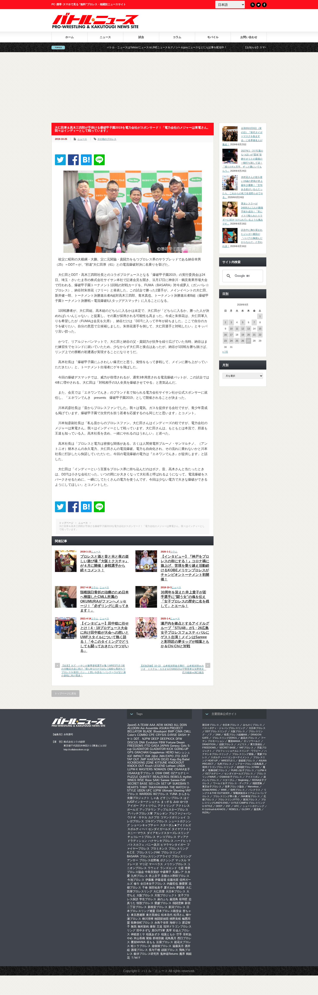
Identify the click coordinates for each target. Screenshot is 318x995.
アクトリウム (148, 805)
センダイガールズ (159, 829)
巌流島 (174, 899)
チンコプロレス (166, 836)
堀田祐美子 (156, 887)
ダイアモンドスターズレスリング (168, 833)
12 (242, 328)
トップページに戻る (65, 693)
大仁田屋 (159, 891)
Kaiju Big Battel (180, 759)
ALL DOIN (180, 725)
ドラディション (137, 840)
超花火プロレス (249, 738)
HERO (170, 752)
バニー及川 (152, 844)
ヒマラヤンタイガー (173, 844)
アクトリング (166, 805)
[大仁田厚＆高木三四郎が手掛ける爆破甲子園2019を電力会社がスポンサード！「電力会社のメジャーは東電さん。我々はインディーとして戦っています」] (86, 159)
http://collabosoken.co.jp (76, 749)
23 (225, 340)
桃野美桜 (175, 918)
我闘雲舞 (178, 903)
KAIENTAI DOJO (158, 759)
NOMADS (160, 769)
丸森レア (178, 872)
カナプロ (153, 817)
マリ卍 (143, 864)
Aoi (142, 728)
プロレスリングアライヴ (155, 856)
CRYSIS (161, 735)
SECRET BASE (137, 783)
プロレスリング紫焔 (243, 754)
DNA (142, 742)
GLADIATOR (141, 749)
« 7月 (225, 352)
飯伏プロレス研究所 (146, 953)
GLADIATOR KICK (161, 749)
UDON (141, 790)
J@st (154, 756)
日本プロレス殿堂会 (168, 911)
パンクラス (254, 789)
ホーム (69, 37)
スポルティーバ (137, 829)
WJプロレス (161, 794)
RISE (140, 780)
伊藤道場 (160, 879)
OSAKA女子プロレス (140, 773)
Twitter (258, 4)
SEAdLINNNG (209, 789)
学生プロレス (147, 899)
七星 (181, 868)
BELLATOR (134, 731)
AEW (159, 725)
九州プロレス (139, 875)
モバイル (212, 37)
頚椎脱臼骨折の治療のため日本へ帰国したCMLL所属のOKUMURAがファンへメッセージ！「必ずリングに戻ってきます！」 (104, 601)
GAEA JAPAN (160, 745)
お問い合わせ (248, 37)
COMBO (142, 735)
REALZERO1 (161, 777)
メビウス (242, 744)
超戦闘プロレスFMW (248, 767)
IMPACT (138, 756)
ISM (147, 756)
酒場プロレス (139, 949)
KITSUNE (161, 762)
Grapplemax (157, 752)
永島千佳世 (161, 922)
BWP (171, 731)
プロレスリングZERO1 (224, 738)
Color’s (131, 735)
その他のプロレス (106, 139)
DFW (179, 738)
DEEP (155, 738)
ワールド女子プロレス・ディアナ (231, 783)
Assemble (152, 728)
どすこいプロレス (171, 798)
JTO (177, 756)
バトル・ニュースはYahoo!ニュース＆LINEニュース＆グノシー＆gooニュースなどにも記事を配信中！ (129, 47)
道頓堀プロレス (161, 946)
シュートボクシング (253, 806)
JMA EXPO (166, 756)
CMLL (187, 731)
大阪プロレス (145, 895)
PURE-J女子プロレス (242, 770)
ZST (228, 806)
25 (237, 340)
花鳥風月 (170, 938)
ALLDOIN (133, 728)
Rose (148, 780)
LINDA (181, 765)
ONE (170, 769)
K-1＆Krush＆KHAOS (213, 809)
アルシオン (161, 813)
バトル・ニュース (155, 971)
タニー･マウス (136, 833)
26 (242, 340)
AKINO (168, 725)
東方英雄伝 (153, 914)
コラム (177, 37)
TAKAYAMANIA (158, 787)
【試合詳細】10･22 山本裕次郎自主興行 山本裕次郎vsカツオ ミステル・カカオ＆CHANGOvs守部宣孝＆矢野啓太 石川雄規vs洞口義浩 (173, 669)
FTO (147, 745)
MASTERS (146, 769)
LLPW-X (132, 769)
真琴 (169, 930)
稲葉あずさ (153, 934)
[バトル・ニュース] (95, 27)
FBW (162, 742)
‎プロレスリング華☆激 (225, 796)
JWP (143, 759)
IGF (129, 756)
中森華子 (165, 872)
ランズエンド (168, 868)
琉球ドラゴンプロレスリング (217, 767)
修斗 (136, 883)
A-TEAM (143, 725)
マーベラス (156, 864)
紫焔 (149, 938)
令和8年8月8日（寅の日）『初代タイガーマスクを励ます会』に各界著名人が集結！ (242, 136)
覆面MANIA (138, 942)
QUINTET (145, 777)
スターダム (228, 780)
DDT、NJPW (142, 738)
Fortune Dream (175, 742)
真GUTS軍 (158, 930)
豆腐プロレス (164, 942)
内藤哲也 (172, 883)
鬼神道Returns (169, 953)
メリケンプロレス (175, 864)
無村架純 (143, 926)
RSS (252, 4)
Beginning (243, 780)
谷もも (151, 942)
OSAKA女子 (182, 769)
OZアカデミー (180, 773)
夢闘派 (180, 887)
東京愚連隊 (138, 914)
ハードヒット (183, 840)
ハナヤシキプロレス (160, 840)
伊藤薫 (149, 879)
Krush (149, 765)
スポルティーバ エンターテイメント (230, 757)
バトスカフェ (135, 844)
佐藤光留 (172, 879)
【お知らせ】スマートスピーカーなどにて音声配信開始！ (239, 47)
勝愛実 (183, 883)
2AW (217, 734)
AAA (152, 725)
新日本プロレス (210, 725)
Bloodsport (160, 731)
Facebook (264, 4)
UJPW (157, 790)
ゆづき (184, 801)
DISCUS (132, 742)
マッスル (180, 860)
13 (248, 328)
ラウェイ (153, 868)
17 (231, 334)
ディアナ (183, 836)
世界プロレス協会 (234, 786)
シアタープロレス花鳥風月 (249, 763)
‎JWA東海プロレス (250, 796)
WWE (224, 789)
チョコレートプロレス (141, 836)
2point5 (132, 725)
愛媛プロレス (162, 903)
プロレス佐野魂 (149, 860)
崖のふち (163, 899)
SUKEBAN (179, 783)
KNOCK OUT (135, 765)
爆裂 (153, 926)
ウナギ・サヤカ (137, 817)
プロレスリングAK (148, 852)
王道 (159, 926)
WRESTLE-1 (228, 760)
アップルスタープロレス (172, 809)
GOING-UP (181, 749)
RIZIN (205, 812)
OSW (158, 773)
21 (254, 334)
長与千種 (154, 949)
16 (225, 334)
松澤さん (179, 914)
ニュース (105, 37)
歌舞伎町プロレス (142, 922)
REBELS (176, 777)
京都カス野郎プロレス (175, 875)
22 (260, 334)
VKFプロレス (246, 747)
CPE (152, 735)
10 (231, 328)
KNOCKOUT (176, 762)
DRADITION (208, 744)
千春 (145, 887)
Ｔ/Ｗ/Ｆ (136, 957)
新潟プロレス (177, 907)
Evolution (152, 742)
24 (231, 340)
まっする (166, 801)
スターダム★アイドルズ (175, 825)
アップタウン (147, 809)
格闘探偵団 (161, 918)
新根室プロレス (157, 907)
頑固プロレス (169, 949)
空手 (179, 934)
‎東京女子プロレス (211, 786)
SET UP (166, 783)
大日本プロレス (175, 891)
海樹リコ (175, 922)
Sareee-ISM (177, 780)
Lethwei (171, 765)
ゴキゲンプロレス (156, 821)
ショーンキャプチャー (145, 825)
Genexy (175, 745)
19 (242, 334)
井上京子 (154, 875)
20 (248, 334)
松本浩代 (166, 914)
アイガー (133, 805)
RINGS (131, 780)
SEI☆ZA (154, 783)
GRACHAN (141, 752)
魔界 (182, 953)
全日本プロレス (231, 725)
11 (237, 328)
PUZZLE (132, 777)
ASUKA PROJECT (171, 728)
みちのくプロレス (252, 725)
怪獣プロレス (145, 903)
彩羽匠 (183, 899)
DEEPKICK (167, 738)
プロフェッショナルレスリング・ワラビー (238, 750)
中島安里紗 (152, 872)
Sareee (165, 780)
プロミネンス (159, 848)
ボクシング (167, 860)
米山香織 (139, 938)
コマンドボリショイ (173, 817)
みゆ (176, 801)
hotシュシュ (182, 752)
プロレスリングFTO (228, 799)
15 (260, 328)
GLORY (246, 809)
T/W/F (143, 787)
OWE (166, 773)
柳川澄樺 (147, 918)
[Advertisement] (159, 87)
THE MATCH (177, 787)
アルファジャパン (180, 813)
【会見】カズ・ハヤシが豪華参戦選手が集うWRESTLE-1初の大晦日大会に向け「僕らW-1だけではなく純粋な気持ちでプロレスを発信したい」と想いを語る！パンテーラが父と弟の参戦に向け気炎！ (93, 670)
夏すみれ (169, 887)
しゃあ (155, 798)
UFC (149, 790)
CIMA (179, 731)
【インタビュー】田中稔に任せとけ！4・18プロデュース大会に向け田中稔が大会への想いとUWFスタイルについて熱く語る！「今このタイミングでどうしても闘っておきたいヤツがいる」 (104, 637)
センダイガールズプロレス (238, 773)
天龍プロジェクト (165, 895)
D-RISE (172, 735)
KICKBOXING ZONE (140, 762)
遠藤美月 (178, 946)
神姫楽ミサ (138, 934)
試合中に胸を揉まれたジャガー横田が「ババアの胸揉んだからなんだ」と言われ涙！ (242, 238)
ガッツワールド (252, 741)
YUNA (173, 794)
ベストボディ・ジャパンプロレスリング (223, 728)
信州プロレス (237, 789)
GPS (130, 752)
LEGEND (159, 765)
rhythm (187, 777)
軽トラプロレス (141, 946)
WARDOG (145, 794)
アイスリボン (253, 776)
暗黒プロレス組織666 (235, 734)
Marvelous (253, 786)
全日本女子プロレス (153, 883)
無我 (134, 926)
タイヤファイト (181, 829)
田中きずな (144, 930)
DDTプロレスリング (216, 731)
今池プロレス (135, 879)
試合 (141, 37)
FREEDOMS (135, 745)
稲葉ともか (168, 934)
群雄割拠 (158, 938)
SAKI (156, 780)
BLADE (147, 731)
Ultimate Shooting (173, 790)
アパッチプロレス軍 (140, 813)
